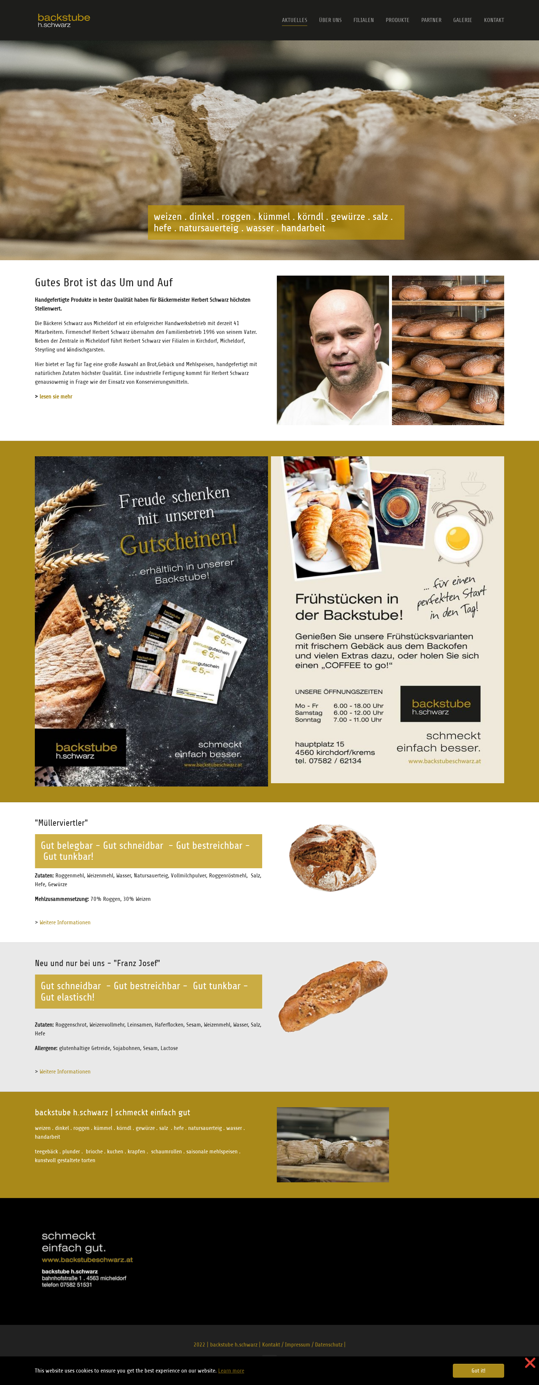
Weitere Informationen (65, 922)
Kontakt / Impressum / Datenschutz (302, 1344)
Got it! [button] (478, 1370)
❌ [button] (530, 1362)
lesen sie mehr (56, 396)
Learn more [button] (231, 1370)
